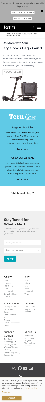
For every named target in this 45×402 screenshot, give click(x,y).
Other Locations (22, 18)
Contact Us (8, 355)
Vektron (7, 297)
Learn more (22, 149)
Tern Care (8, 339)
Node (26, 289)
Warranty (7, 350)
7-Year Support (10, 342)
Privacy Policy (31, 388)
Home (8, 34)
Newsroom (28, 336)
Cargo (6, 312)
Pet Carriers (8, 309)
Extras (6, 325)
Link (26, 286)
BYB (26, 281)
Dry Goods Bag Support (22, 34)
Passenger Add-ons (11, 307)
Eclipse (27, 283)
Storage (7, 320)
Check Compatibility (12, 352)
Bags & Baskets (10, 315)
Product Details (12, 72)
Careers (27, 346)
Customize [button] (6, 392)
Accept (11, 398)
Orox (6, 289)
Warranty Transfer (11, 347)
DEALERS (29, 304)
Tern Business (29, 343)
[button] (39, 27)
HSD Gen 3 (8, 283)
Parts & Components (12, 323)
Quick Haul (8, 291)
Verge (26, 294)
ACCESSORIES (11, 304)
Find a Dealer (29, 307)
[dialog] (22, 390)
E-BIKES (8, 277)
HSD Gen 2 (8, 286)
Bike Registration (11, 344)
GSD (6, 281)
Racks (6, 317)
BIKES (27, 277)
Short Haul (28, 291)
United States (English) (23, 12)
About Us (30, 332)
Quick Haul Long (11, 294)
